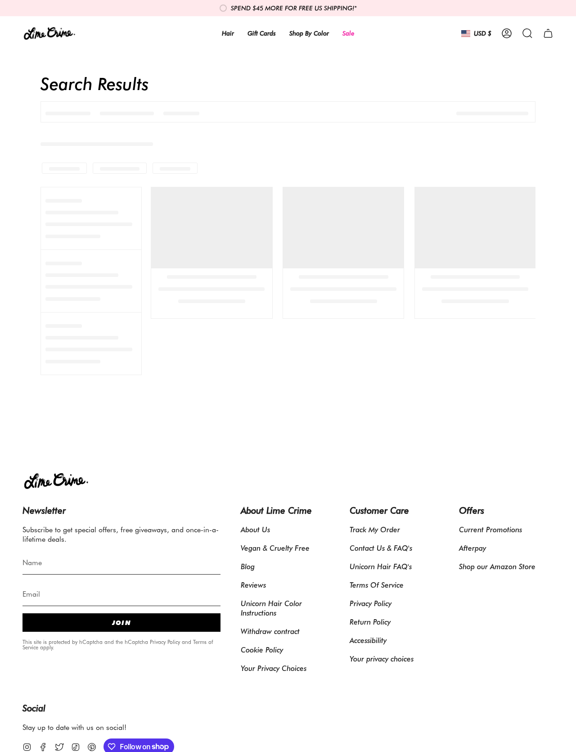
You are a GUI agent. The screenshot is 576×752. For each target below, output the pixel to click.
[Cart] (548, 33)
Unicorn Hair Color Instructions (271, 607)
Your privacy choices (382, 658)
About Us (255, 529)
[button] (527, 33)
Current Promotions (490, 529)
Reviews (253, 584)
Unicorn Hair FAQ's (381, 566)
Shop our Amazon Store (497, 566)
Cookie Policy (262, 649)
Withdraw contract (270, 631)
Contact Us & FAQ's (381, 548)
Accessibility (368, 640)
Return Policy (370, 621)
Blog (248, 566)
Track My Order (375, 529)
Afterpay (472, 548)
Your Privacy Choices (273, 668)
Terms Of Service (377, 584)
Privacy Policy (165, 641)
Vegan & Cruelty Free (275, 548)
